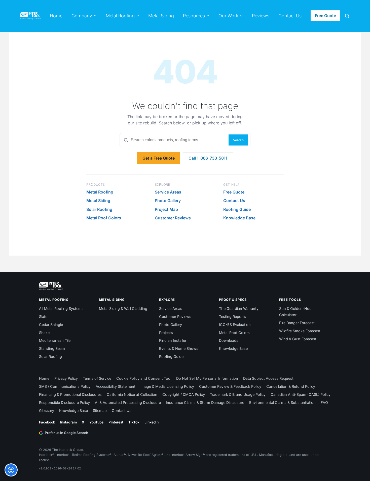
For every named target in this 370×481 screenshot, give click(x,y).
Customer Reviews (173, 217)
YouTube (96, 422)
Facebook (47, 422)
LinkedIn (151, 422)
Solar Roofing (99, 209)
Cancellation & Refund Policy (290, 386)
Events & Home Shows (178, 348)
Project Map (166, 209)
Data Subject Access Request (268, 378)
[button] (347, 16)
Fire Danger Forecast (297, 323)
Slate (43, 316)
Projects (166, 332)
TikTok (133, 422)
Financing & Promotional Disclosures (70, 394)
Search (238, 140)
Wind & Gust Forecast (297, 339)
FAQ (324, 402)
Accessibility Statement (115, 386)
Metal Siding (98, 200)
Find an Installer (172, 340)
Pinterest (115, 422)
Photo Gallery (168, 200)
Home (44, 378)
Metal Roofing (99, 192)
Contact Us (234, 200)
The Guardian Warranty (238, 308)
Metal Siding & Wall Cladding (123, 308)
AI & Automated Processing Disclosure (128, 402)
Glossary (46, 410)
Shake (44, 332)
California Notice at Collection (132, 394)
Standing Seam (52, 348)
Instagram (68, 422)
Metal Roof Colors (103, 217)
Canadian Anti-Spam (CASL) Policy (300, 394)
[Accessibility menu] (11, 469)
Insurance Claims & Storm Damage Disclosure (205, 402)
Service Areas (168, 192)
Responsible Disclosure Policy (64, 402)
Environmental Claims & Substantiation (282, 402)
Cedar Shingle (51, 324)
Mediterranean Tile (54, 340)
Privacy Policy (66, 378)
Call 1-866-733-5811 (208, 158)
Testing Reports (232, 316)
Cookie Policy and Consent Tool (143, 378)
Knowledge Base (239, 217)
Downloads (228, 340)
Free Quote (325, 15)
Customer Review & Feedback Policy (230, 386)
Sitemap (100, 410)
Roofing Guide (237, 209)
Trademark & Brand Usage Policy (238, 394)
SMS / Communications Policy (65, 386)
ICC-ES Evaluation (235, 324)
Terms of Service (97, 378)
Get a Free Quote (158, 158)
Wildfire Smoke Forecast (299, 331)
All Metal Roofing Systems (61, 308)
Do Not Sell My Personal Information (207, 378)
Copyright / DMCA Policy (183, 394)
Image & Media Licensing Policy (167, 386)
